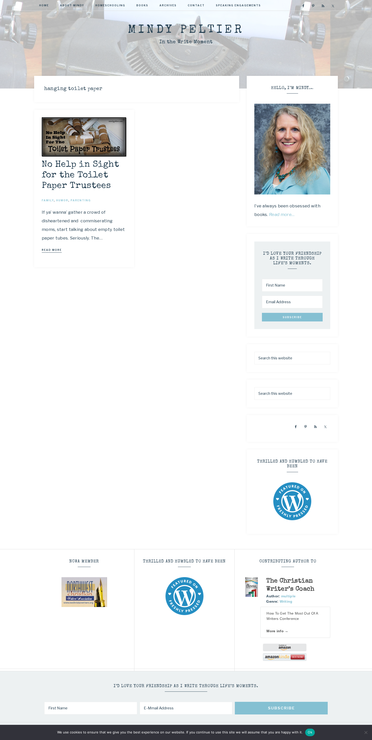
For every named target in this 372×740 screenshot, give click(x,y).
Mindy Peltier (186, 30)
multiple (288, 596)
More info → (277, 631)
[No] (365, 732)
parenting (81, 200)
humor (62, 200)
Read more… (282, 214)
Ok (310, 732)
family (48, 200)
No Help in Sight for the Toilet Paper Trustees (80, 175)
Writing (286, 601)
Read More (52, 249)
